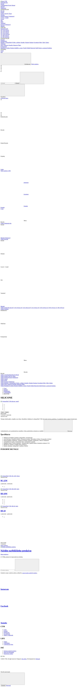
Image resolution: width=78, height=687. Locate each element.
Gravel (2, 19)
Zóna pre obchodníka (9, 652)
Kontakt (2, 207)
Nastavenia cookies (8, 653)
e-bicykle (3, 98)
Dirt (2, 20)
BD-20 (3, 511)
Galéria (6, 412)
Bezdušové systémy (5, 48)
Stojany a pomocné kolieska (45, 48)
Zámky (47, 42)
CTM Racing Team (8, 644)
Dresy (2, 45)
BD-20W (4, 494)
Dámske (3, 15)
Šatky (19, 45)
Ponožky (11, 45)
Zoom (2, 412)
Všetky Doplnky (5, 309)
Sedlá (36, 48)
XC (8, 13)
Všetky (2, 374)
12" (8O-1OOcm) (5, 37)
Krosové (6, 16)
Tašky (43, 42)
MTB (2, 22)
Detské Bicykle (4, 28)
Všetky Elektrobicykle (6, 223)
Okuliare (31, 42)
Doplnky (3, 39)
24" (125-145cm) (5, 31)
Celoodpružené (4, 5)
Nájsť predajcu (34, 64)
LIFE (9, 170)
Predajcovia (6, 632)
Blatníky (3, 42)
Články (5, 641)
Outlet (2, 50)
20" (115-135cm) (5, 33)
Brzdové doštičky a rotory (16, 48)
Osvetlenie (36, 42)
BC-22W (4, 481)
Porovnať (8, 685)
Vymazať (3, 685)
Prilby (40, 42)
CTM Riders (7, 643)
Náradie (27, 42)
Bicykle (2, 11)
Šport (10, 13)
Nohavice (6, 45)
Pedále (28, 48)
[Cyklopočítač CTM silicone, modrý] (10, 401)
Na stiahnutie (7, 634)
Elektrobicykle (4, 2)
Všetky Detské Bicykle (6, 307)
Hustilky (23, 42)
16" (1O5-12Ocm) (5, 34)
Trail (5, 13)
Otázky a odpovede (8, 635)
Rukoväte (32, 48)
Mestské (3, 6)
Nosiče (25, 48)
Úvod (5, 388)
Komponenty (4, 46)
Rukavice (15, 45)
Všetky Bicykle (4, 239)
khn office (24, 659)
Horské (2, 4)
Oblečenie (3, 44)
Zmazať (17, 83)
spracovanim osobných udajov (29, 573)
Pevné (9, 5)
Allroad (13, 5)
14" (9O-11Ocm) (5, 35)
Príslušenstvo (4, 41)
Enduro (2, 13)
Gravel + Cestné (4, 17)
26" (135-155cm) (5, 30)
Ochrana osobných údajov (10, 651)
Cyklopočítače (8, 42)
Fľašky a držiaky (16, 42)
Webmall (37, 659)
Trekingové (3, 8)
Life (2, 52)
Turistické (3, 23)
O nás (2, 209)
